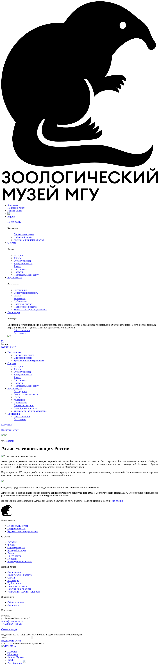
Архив (17, 266)
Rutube (11, 660)
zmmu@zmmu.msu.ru (12, 621)
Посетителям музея (24, 234)
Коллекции (19, 298)
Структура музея (22, 260)
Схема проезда (9, 629)
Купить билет (14, 210)
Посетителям (14, 222)
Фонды (17, 258)
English (11, 216)
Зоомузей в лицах (23, 263)
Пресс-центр (20, 269)
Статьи (17, 295)
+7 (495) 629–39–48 (11, 624)
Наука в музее (14, 277)
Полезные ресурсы (24, 304)
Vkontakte (12, 654)
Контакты (12, 205)
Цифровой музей (23, 237)
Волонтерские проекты (26, 292)
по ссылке (117, 501)
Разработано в (15, 663)
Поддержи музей (16, 208)
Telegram (12, 651)
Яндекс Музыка (15, 657)
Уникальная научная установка (30, 309)
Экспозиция (13, 312)
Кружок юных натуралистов (29, 240)
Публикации (20, 301)
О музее (11, 242)
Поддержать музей (11, 640)
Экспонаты (20, 333)
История (18, 255)
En (2, 341)
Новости (18, 272)
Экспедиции (20, 290)
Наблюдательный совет (26, 274)
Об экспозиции (22, 330)
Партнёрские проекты (25, 306)
